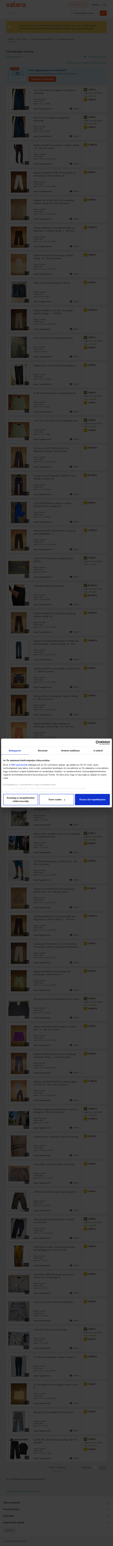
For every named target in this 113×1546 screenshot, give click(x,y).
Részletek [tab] (42, 750)
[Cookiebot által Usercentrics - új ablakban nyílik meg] (98, 743)
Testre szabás (55, 799)
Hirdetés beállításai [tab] (70, 750)
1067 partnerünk (19, 765)
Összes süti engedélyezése (92, 799)
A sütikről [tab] (98, 750)
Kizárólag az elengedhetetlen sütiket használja (21, 799)
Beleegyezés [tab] (15, 750)
